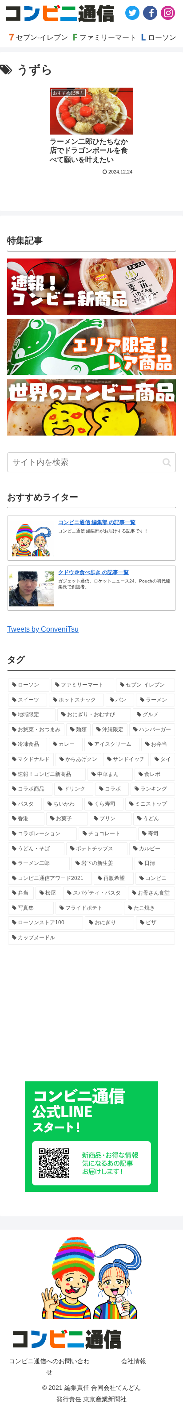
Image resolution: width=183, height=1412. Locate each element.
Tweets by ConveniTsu (43, 629)
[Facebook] (150, 13)
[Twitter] (132, 13)
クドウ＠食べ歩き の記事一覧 (93, 572)
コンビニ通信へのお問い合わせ (49, 1367)
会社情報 (133, 1361)
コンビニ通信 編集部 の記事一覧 (96, 522)
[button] (167, 462)
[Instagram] (168, 13)
